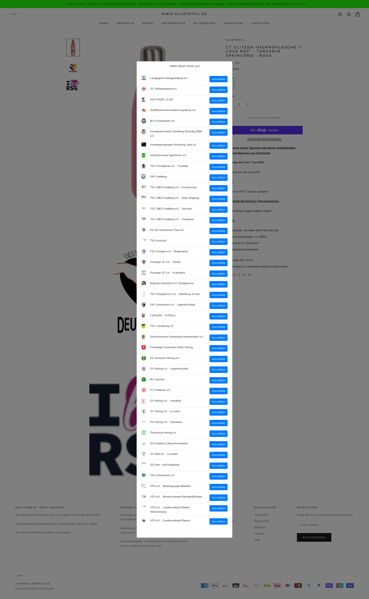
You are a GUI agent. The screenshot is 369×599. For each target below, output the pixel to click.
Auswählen (218, 79)
